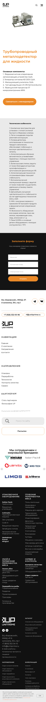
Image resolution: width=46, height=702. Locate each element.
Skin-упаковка (8, 520)
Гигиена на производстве (8, 602)
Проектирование (9, 594)
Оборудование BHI (33, 571)
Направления (7, 349)
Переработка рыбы (10, 586)
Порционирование (10, 588)
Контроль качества (10, 383)
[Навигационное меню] (42, 5)
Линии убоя (7, 569)
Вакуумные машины (10, 526)
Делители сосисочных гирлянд (34, 522)
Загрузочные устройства (30, 527)
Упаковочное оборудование (11, 496)
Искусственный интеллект (33, 625)
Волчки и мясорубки (34, 549)
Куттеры (28, 537)
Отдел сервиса (31, 575)
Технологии (6, 380)
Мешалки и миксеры (34, 540)
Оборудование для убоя (10, 576)
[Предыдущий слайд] (2, 469)
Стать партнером (9, 400)
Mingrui (5, 541)
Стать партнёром (30, 678)
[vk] (7, 630)
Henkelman (7, 537)
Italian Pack (7, 502)
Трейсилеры (7, 504)
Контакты (5, 352)
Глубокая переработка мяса (32, 497)
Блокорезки (30, 534)
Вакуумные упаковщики (7, 508)
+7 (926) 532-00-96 (12, 315)
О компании (6, 346)
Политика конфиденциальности (15, 411)
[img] (7, 421)
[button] (36, 5)
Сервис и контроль (31, 560)
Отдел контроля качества (10, 666)
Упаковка (5, 373)
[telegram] (3, 630)
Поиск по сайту (23, 421)
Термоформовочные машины (11, 516)
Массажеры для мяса (34, 543)
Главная (4, 343)
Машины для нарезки (34, 510)
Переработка (7, 376)
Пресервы (6, 597)
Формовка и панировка (30, 506)
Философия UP (8, 404)
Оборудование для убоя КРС (10, 572)
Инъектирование (32, 518)
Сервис (4, 386)
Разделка (6, 591)
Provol (5, 539)
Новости (27, 666)
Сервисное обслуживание (31, 581)
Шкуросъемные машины (31, 553)
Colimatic (6, 513)
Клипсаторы (30, 531)
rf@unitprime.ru (33, 315)
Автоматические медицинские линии (10, 533)
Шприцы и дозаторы (33, 546)
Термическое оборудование (31, 514)
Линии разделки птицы (9, 581)
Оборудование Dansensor (31, 567)
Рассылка (22, 431)
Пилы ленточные (32, 502)
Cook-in (5, 523)
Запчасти (29, 577)
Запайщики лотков (10, 529)
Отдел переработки (8, 674)
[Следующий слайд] (44, 469)
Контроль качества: (33, 565)
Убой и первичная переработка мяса (9, 562)
